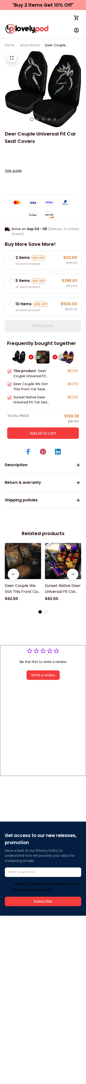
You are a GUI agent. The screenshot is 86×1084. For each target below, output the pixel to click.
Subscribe (43, 901)
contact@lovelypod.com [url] (35, 946)
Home (10, 45)
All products (30, 45)
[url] (23, 951)
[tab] (31, 119)
